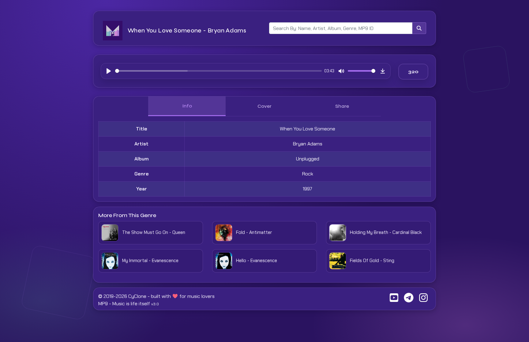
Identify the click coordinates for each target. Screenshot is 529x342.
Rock (307, 174)
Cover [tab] (264, 106)
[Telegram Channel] (409, 299)
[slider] (218, 71)
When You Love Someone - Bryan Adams (187, 30)
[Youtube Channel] (394, 299)
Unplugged (307, 159)
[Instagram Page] (423, 299)
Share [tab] (342, 106)
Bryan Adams (307, 144)
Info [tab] (187, 106)
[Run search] (419, 28)
